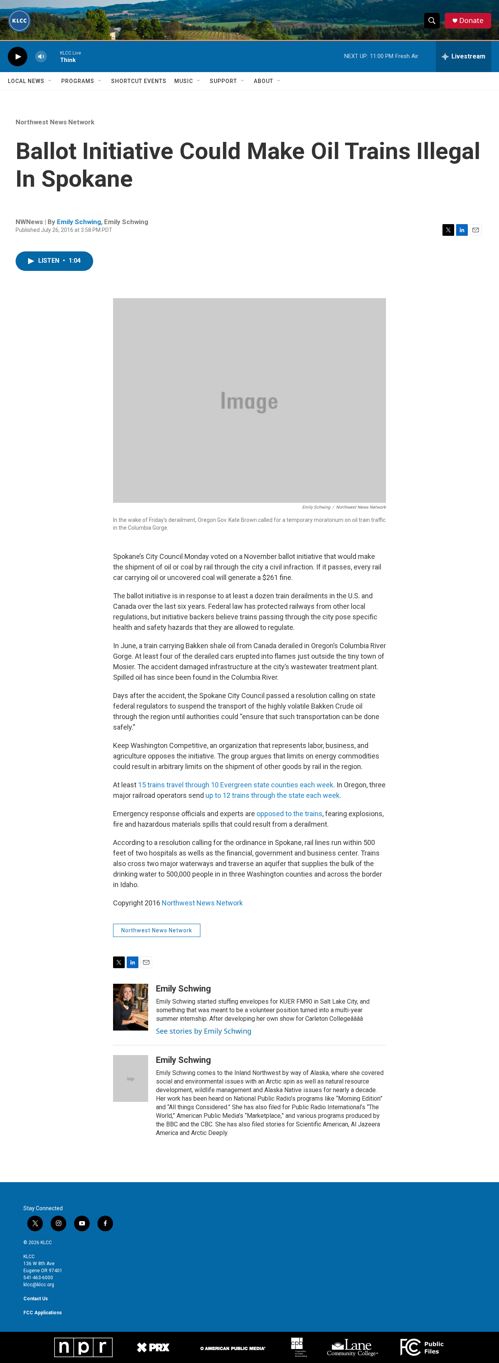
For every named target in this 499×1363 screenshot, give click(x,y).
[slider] (53, 56)
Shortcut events (138, 81)
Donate (471, 20)
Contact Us (35, 1298)
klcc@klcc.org (38, 1284)
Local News (26, 81)
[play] (17, 56)
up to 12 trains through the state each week (272, 795)
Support (223, 81)
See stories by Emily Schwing (203, 1031)
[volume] (41, 56)
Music (183, 81)
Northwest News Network (55, 122)
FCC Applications (42, 1312)
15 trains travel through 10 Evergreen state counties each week (235, 785)
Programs (77, 81)
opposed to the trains (289, 814)
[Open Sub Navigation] (50, 81)
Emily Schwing (79, 222)
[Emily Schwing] (130, 1007)
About (263, 81)
